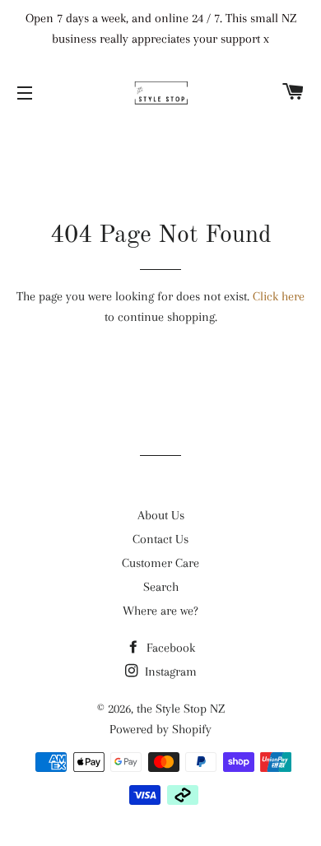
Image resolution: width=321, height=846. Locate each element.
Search (161, 586)
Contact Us (160, 539)
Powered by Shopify (160, 729)
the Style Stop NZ (181, 708)
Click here (279, 296)
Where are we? (160, 610)
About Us (160, 515)
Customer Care (160, 562)
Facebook (169, 647)
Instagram (169, 671)
